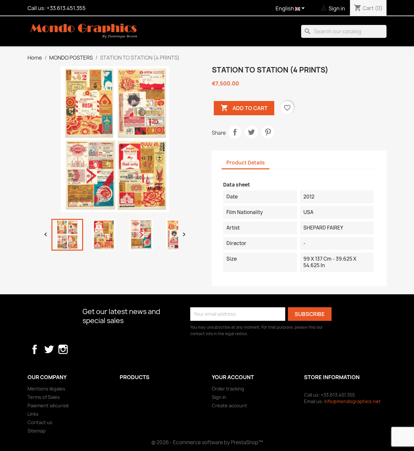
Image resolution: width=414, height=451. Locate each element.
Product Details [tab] (245, 162)
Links (32, 414)
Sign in (219, 397)
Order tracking (228, 389)
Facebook (34, 349)
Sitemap (36, 431)
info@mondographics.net (352, 401)
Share (234, 132)
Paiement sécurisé (48, 405)
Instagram (63, 349)
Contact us (39, 422)
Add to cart (244, 108)
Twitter (48, 349)
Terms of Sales (43, 397)
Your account (233, 377)
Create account (229, 405)
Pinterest (267, 132)
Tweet (251, 132)
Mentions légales (46, 389)
